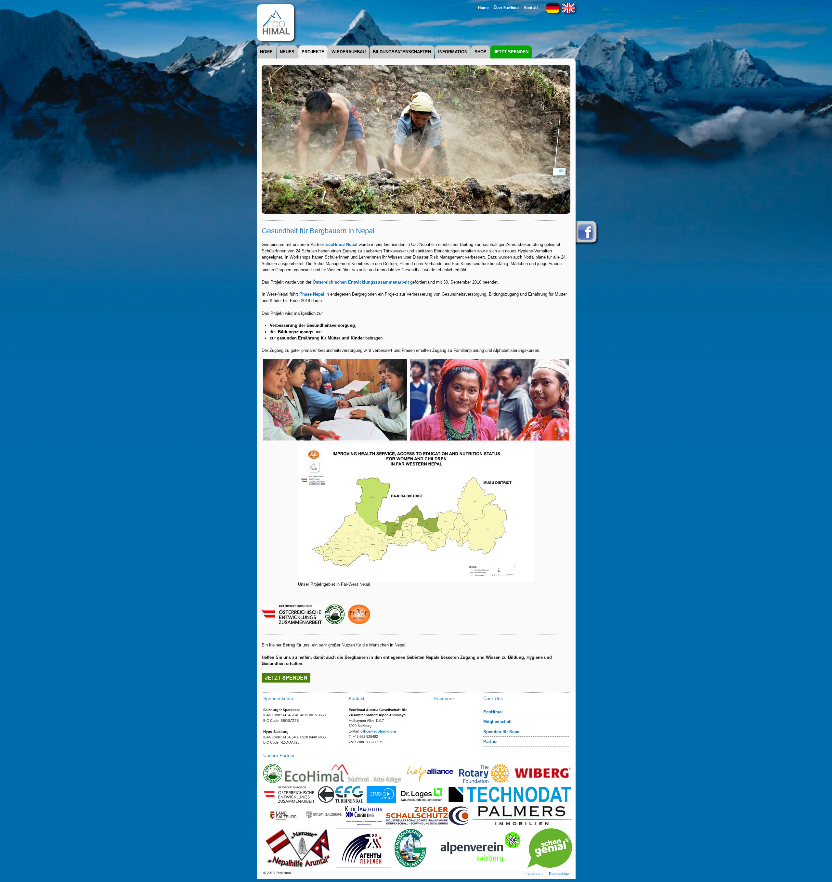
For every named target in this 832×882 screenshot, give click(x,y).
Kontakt (531, 8)
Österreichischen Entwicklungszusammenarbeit (361, 282)
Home (483, 8)
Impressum (533, 874)
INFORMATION (452, 51)
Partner (490, 741)
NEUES (287, 51)
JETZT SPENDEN (511, 51)
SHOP (480, 51)
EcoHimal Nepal (341, 244)
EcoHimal (493, 711)
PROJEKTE (313, 51)
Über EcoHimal (506, 8)
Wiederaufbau (349, 51)
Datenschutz (559, 874)
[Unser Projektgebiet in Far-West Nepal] (416, 579)
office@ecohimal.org (378, 731)
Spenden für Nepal (502, 731)
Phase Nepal (311, 294)
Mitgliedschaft (497, 721)
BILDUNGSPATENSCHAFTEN (402, 51)
